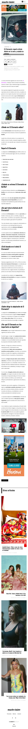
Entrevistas (5, 545)
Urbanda (14, 726)
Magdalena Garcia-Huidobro (9, 552)
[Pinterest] (11, 61)
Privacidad (9, 713)
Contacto (19, 713)
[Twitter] (8, 61)
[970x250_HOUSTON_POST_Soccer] (14, 11)
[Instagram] (15, 718)
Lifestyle (4, 480)
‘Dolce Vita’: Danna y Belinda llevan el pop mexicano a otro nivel (16, 594)
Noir (14, 724)
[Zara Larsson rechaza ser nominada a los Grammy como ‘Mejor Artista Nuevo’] (14, 677)
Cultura (4, 649)
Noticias (14, 713)
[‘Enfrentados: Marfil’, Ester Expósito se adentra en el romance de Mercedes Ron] (14, 625)
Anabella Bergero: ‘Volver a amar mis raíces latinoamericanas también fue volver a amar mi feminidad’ (12, 548)
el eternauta (10, 64)
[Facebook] (5, 61)
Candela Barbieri (11, 59)
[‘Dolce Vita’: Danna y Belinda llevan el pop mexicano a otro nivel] (14, 574)
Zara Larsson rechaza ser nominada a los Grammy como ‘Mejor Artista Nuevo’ (16, 697)
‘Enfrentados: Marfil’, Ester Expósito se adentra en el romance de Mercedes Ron (11, 652)
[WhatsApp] (14, 61)
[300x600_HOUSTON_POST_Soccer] (14, 477)
